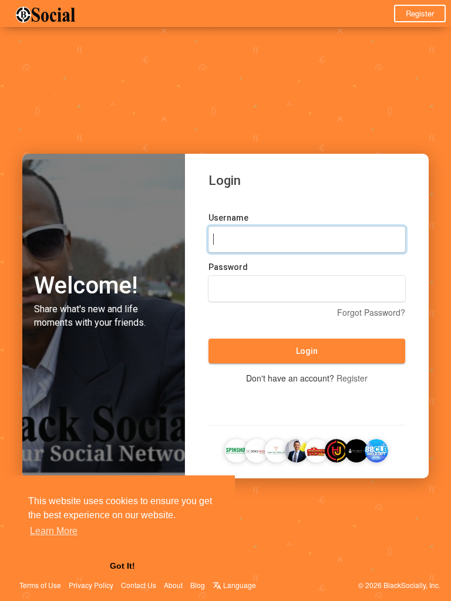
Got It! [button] (122, 565)
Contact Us (138, 585)
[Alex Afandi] (296, 449)
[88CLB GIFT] (376, 449)
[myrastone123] (256, 449)
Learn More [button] (54, 531)
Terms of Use (40, 585)
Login (307, 351)
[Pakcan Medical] (276, 449)
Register (420, 13)
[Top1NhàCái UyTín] (316, 449)
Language (238, 585)
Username (228, 217)
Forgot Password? (371, 312)
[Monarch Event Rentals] (356, 449)
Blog (197, 585)
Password (228, 267)
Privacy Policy (91, 585)
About (173, 585)
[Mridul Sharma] (336, 449)
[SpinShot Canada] (236, 449)
